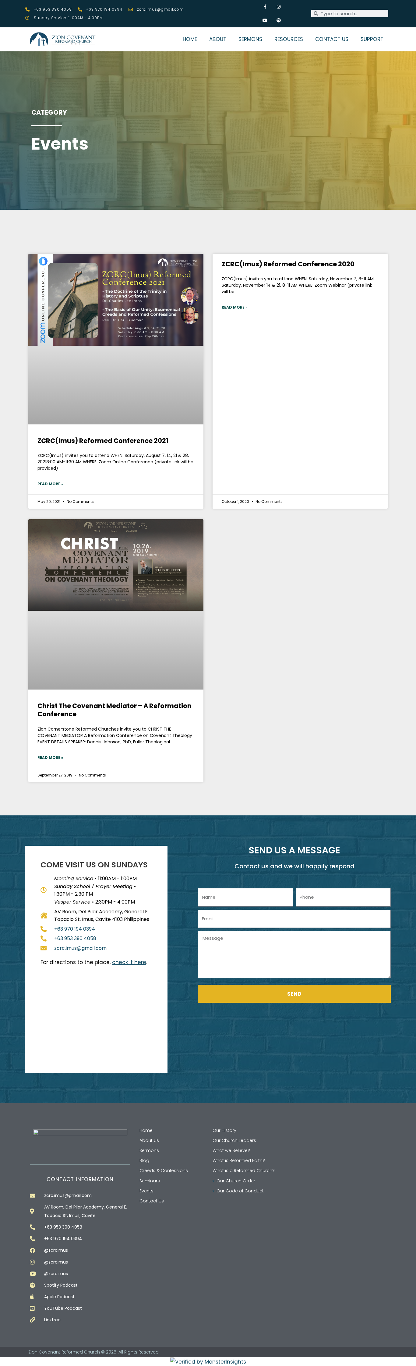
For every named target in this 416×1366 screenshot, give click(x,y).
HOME (190, 39)
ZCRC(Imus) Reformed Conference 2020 (288, 264)
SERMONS (250, 39)
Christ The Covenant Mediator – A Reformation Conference (114, 709)
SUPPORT (372, 39)
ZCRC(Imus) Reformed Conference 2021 (102, 440)
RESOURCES (288, 39)
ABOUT (217, 39)
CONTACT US (331, 39)
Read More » (50, 483)
